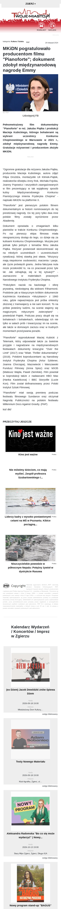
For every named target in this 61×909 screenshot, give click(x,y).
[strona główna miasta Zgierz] (30, 13)
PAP (28, 42)
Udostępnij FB (31, 115)
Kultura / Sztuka (17, 41)
